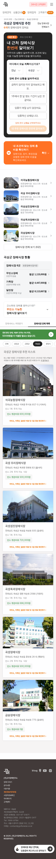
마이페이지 (8, 799)
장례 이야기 (8, 782)
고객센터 (7, 802)
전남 (13, 70)
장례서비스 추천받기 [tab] (14, 323)
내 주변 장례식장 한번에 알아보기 (28, 128)
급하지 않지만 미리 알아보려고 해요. (28, 86)
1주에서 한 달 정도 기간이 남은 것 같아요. (28, 98)
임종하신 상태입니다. (28, 115)
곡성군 (31, 70)
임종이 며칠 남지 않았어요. (28, 107)
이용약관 (7, 789)
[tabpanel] (28, 541)
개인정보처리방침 (10, 792)
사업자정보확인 (9, 795)
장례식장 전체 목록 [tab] (42, 323)
